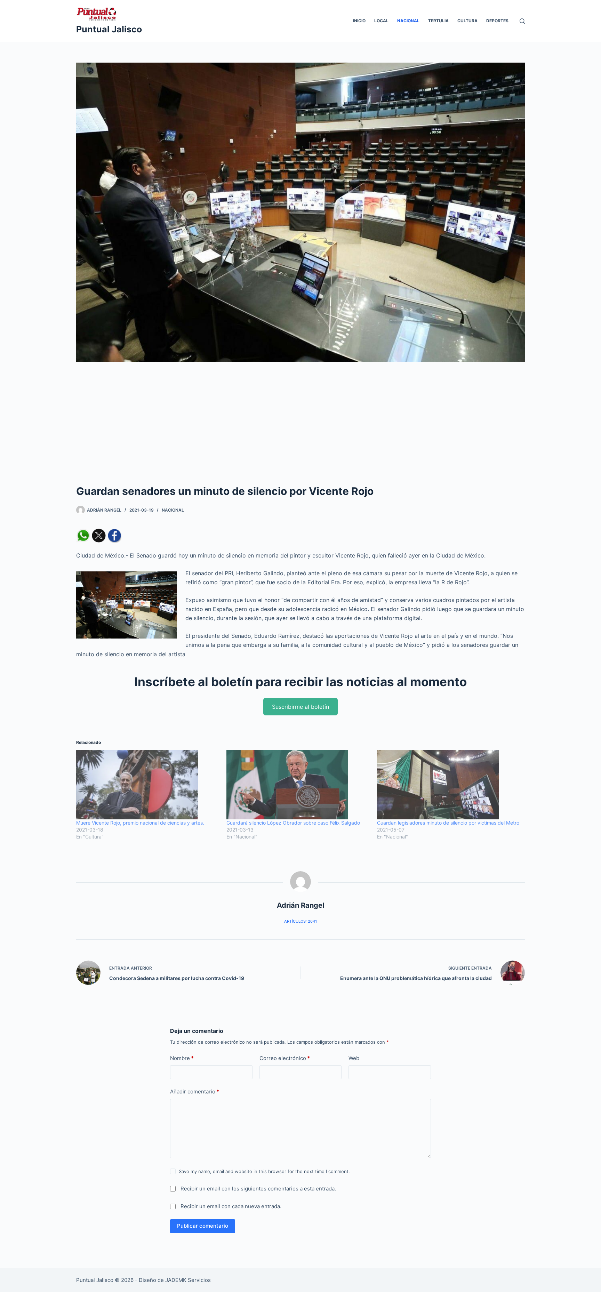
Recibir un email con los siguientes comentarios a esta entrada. (258, 1188)
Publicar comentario (202, 1225)
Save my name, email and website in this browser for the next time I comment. (264, 1171)
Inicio (359, 20)
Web (353, 1058)
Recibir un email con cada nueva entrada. (231, 1206)
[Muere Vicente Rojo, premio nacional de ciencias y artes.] (147, 784)
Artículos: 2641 (300, 921)
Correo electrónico (284, 1058)
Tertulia (438, 20)
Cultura (467, 20)
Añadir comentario (194, 1091)
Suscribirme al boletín (300, 706)
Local (381, 20)
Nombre (182, 1058)
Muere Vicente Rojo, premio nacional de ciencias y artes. (140, 823)
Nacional (408, 20)
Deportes (497, 20)
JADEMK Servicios (188, 1280)
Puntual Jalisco (109, 29)
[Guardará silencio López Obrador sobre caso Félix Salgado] (298, 784)
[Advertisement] (300, 431)
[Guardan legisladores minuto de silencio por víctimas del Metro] (448, 784)
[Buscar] (522, 21)
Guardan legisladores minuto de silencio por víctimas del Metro (448, 823)
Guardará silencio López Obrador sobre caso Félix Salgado (293, 823)
